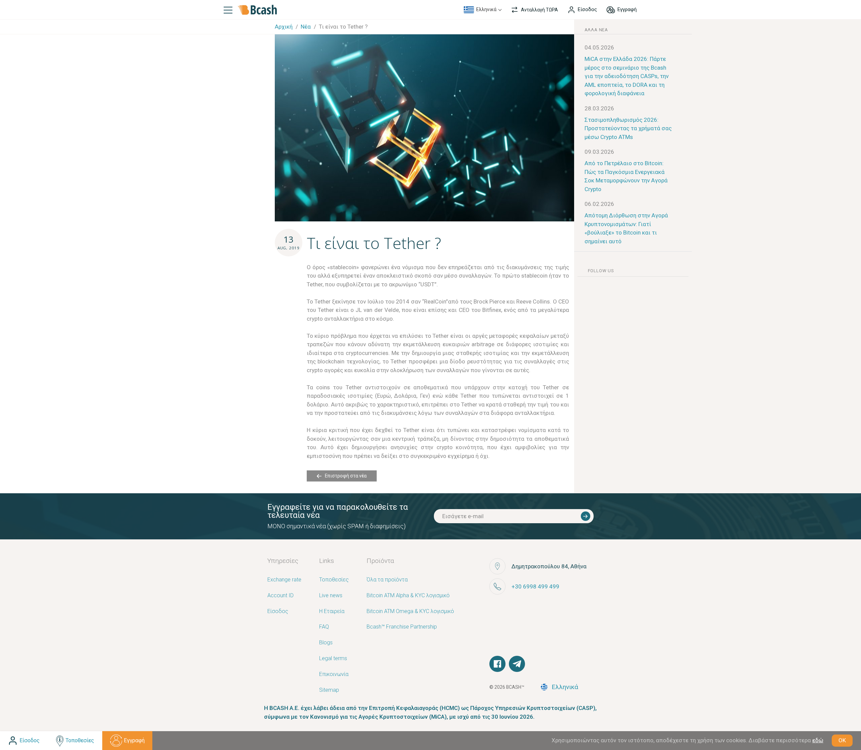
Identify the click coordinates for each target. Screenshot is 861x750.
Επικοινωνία (333, 674)
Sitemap (329, 690)
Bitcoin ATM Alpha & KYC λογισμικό (408, 596)
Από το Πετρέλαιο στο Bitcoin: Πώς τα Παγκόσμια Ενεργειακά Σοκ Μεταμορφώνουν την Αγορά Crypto (626, 176)
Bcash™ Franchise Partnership (402, 627)
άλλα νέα (596, 29)
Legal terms (333, 658)
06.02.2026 (599, 204)
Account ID (280, 596)
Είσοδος (277, 611)
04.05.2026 (599, 47)
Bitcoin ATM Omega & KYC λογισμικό (410, 611)
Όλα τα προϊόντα (387, 580)
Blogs (326, 643)
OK (842, 740)
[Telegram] (517, 664)
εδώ (817, 740)
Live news (330, 596)
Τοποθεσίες (334, 580)
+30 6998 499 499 (535, 586)
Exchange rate (284, 580)
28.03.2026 (599, 108)
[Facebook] (497, 664)
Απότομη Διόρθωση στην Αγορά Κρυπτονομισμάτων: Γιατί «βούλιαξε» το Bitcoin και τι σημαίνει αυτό (626, 228)
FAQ (324, 627)
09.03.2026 (599, 151)
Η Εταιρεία (331, 611)
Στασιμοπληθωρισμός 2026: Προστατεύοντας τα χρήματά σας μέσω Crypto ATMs (628, 128)
